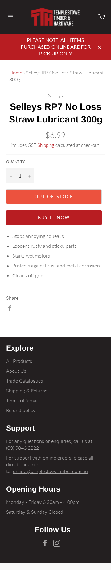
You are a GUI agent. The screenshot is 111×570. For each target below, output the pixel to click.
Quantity (15, 161)
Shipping (46, 145)
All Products (19, 361)
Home (15, 72)
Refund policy (20, 410)
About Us (16, 371)
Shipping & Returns (26, 390)
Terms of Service (23, 400)
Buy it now (54, 217)
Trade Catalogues (24, 380)
